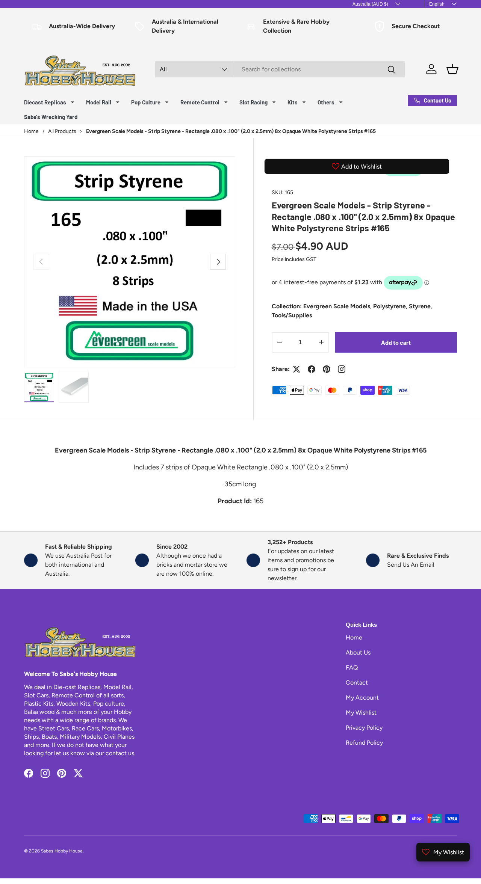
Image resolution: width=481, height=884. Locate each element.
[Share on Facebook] (311, 369)
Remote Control (199, 102)
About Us (358, 652)
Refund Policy (364, 742)
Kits (292, 102)
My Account (362, 697)
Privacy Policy (364, 727)
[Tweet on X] (296, 369)
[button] (452, 69)
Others (326, 102)
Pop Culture (145, 102)
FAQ (352, 667)
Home (354, 637)
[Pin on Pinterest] (326, 369)
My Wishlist (361, 712)
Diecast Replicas (45, 102)
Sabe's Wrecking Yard (50, 116)
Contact (357, 682)
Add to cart (396, 342)
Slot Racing (253, 102)
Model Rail (98, 102)
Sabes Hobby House (62, 851)
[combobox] (280, 69)
